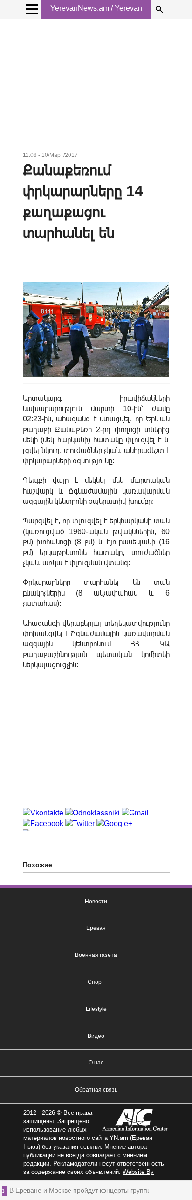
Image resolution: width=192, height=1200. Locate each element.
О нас (96, 1062)
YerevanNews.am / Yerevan (96, 8)
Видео (96, 1036)
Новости (96, 901)
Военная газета (96, 955)
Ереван (96, 928)
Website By (138, 1171)
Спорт (96, 982)
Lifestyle (96, 1009)
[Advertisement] (96, 86)
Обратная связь (96, 1089)
